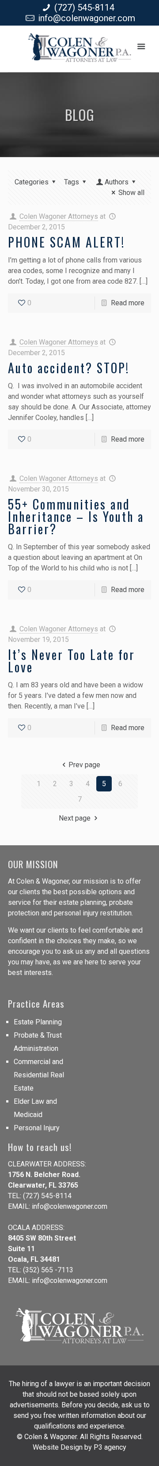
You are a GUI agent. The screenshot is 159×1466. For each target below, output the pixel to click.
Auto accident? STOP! (68, 368)
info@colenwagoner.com (86, 18)
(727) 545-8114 (84, 7)
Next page (75, 818)
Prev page (84, 765)
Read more (127, 303)
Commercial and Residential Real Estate (39, 1074)
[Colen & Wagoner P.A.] (79, 51)
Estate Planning (38, 1022)
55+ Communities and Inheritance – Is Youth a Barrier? (76, 516)
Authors (117, 182)
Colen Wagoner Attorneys (58, 216)
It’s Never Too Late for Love (71, 660)
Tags (71, 182)
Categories (32, 182)
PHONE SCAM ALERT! (66, 242)
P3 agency (110, 1447)
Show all (131, 192)
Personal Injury (37, 1128)
